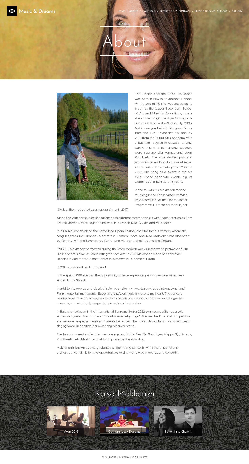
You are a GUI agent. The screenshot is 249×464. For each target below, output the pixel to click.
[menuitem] (122, 11)
